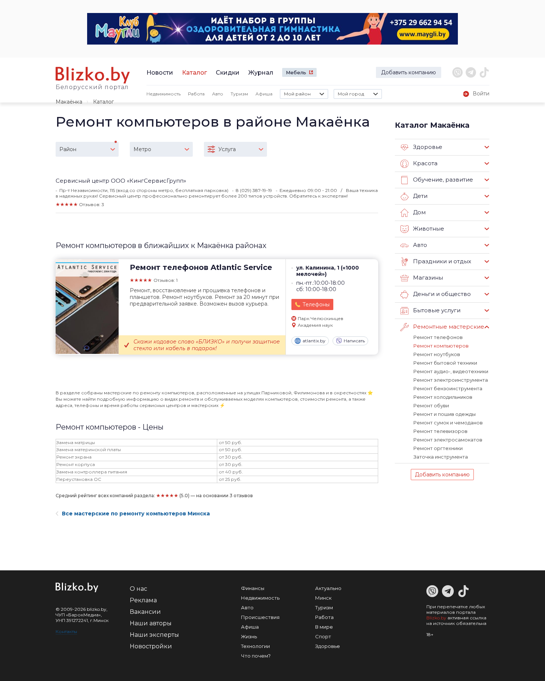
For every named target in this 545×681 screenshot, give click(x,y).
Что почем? (256, 656)
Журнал (260, 72)
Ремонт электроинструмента (450, 380)
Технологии (255, 646)
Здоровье (327, 646)
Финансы (252, 588)
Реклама (143, 600)
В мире (324, 627)
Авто (217, 94)
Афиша (263, 94)
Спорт (323, 636)
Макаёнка (69, 101)
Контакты (66, 631)
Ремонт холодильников (442, 397)
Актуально (328, 588)
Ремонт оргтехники (438, 448)
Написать (354, 340)
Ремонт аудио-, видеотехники (450, 371)
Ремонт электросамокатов (447, 440)
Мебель (296, 72)
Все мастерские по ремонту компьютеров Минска (136, 513)
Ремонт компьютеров (441, 346)
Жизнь (249, 636)
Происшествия (260, 617)
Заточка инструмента (440, 457)
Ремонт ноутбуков (436, 354)
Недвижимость (163, 94)
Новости (159, 72)
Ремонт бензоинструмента (447, 388)
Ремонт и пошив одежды (444, 414)
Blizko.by (436, 617)
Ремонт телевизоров (440, 431)
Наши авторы (151, 623)
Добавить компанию (408, 72)
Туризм (239, 94)
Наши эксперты (154, 634)
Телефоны (316, 304)
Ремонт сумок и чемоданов (448, 423)
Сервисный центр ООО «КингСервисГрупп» (121, 180)
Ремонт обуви (431, 405)
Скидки (228, 72)
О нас (138, 588)
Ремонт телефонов (438, 337)
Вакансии (145, 611)
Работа (196, 94)
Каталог (194, 72)
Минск (323, 598)
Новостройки (151, 646)
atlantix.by (314, 340)
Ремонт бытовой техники (445, 363)
